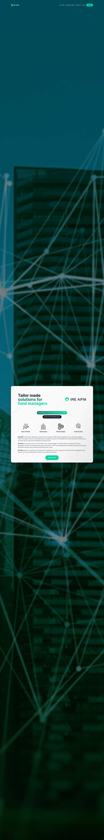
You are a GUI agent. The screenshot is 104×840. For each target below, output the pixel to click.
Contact (90, 5)
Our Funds (62, 5)
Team (83, 5)
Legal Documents (70, 5)
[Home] (15, 5)
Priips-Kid (78, 5)
